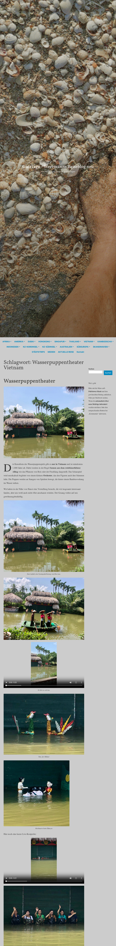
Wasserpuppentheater (29, 381)
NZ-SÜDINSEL (48, 347)
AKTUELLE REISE (66, 352)
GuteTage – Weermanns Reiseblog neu (58, 167)
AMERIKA (18, 341)
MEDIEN (51, 352)
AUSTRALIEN (66, 347)
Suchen (91, 368)
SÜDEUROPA (82, 347)
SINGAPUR (59, 341)
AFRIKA (6, 341)
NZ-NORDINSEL (30, 347)
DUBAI (31, 341)
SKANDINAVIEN (100, 347)
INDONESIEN (12, 347)
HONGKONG (44, 341)
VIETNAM (88, 341)
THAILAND (74, 341)
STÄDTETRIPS (38, 352)
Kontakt (80, 352)
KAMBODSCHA (105, 341)
